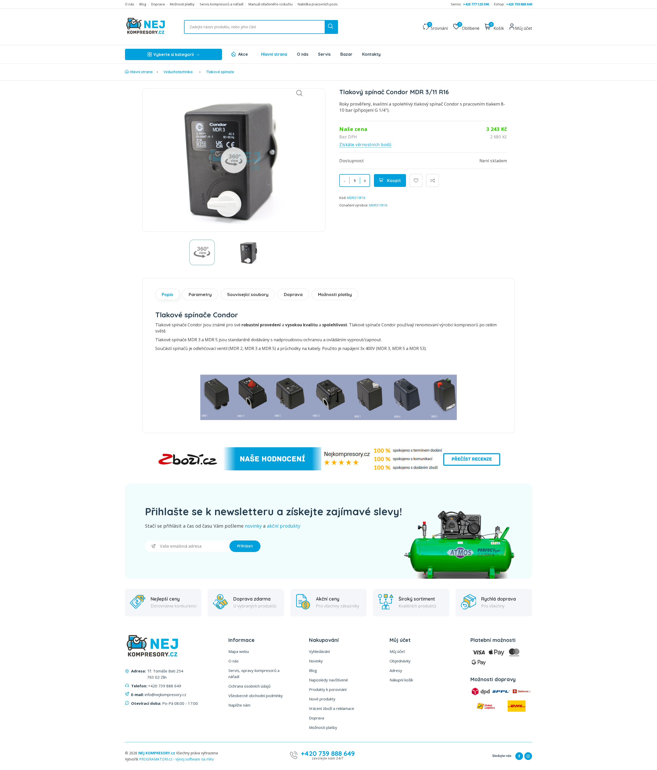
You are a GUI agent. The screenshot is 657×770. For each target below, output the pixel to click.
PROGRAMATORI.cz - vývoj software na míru (176, 759)
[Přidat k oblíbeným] (416, 180)
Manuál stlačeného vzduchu (270, 4)
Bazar (346, 54)
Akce (243, 54)
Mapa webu (238, 651)
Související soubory (247, 294)
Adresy (396, 670)
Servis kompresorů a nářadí (221, 4)
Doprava (158, 4)
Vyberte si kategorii (173, 54)
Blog (142, 4)
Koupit (393, 180)
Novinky (316, 660)
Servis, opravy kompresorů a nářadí (253, 673)
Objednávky (400, 660)
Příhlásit (245, 546)
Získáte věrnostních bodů (365, 144)
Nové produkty (322, 698)
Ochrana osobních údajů (249, 686)
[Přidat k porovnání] (432, 180)
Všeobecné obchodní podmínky (255, 695)
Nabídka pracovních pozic (318, 4)
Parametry (200, 294)
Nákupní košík (401, 679)
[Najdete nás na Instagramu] (528, 756)
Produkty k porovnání (327, 689)
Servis (324, 54)
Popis (167, 294)
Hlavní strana (274, 54)
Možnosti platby (182, 4)
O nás (129, 4)
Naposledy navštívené (328, 679)
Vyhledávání (319, 651)
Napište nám (239, 705)
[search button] (331, 27)
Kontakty (371, 54)
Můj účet (397, 651)
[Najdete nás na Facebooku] (519, 756)
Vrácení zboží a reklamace (331, 708)
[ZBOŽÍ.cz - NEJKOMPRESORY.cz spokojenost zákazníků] (328, 469)
